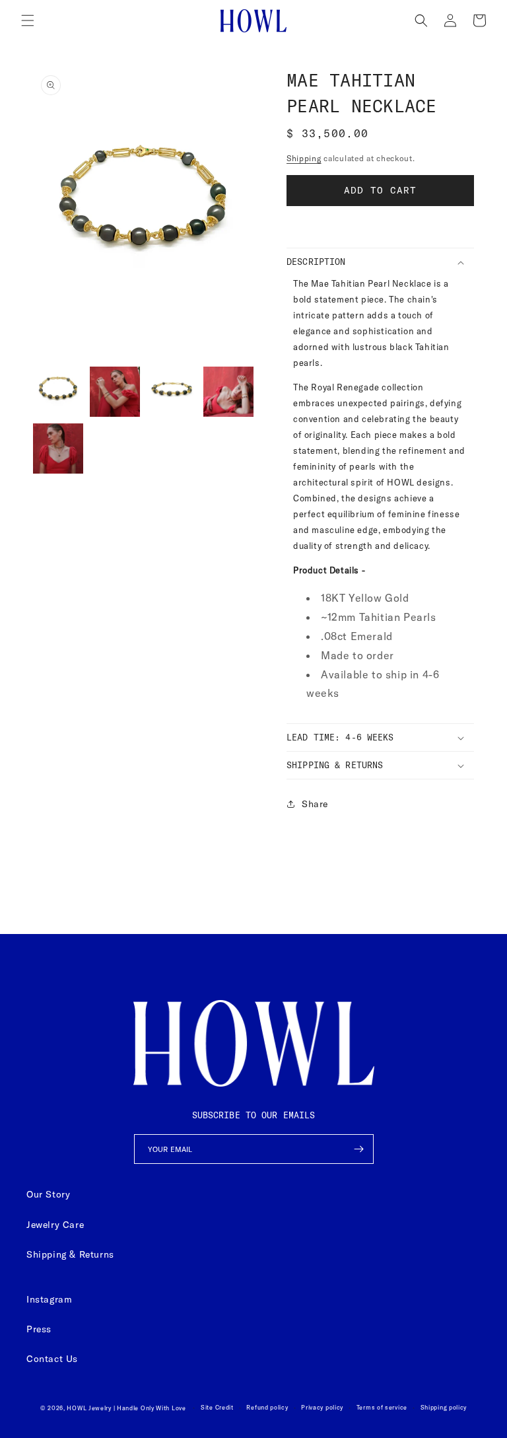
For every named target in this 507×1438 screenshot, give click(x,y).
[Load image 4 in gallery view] (228, 392)
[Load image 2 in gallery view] (115, 392)
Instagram (49, 1299)
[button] (27, 20)
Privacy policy (322, 1407)
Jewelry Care (55, 1225)
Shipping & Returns (70, 1254)
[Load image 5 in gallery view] (58, 448)
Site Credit (217, 1407)
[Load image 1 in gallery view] (58, 392)
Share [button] (315, 804)
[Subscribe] (359, 1149)
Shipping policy (444, 1407)
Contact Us (52, 1359)
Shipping (304, 158)
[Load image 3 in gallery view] (172, 392)
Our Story (48, 1194)
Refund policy (267, 1407)
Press (38, 1329)
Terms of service (381, 1407)
